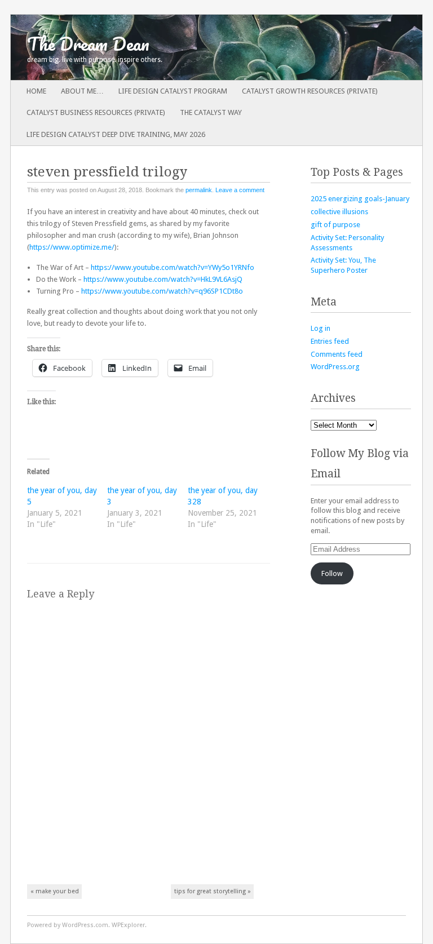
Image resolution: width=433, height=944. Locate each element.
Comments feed (337, 354)
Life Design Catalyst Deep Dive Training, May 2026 (115, 134)
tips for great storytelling (212, 891)
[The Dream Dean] (175, 47)
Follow (332, 573)
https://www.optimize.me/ (71, 247)
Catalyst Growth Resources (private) (310, 91)
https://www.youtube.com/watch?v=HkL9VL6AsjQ (162, 279)
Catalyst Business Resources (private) (95, 112)
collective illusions (339, 211)
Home (36, 91)
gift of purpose (335, 224)
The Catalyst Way (211, 112)
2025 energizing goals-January (360, 198)
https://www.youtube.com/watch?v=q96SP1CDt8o (162, 291)
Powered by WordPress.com (67, 925)
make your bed (54, 891)
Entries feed (330, 341)
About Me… (82, 91)
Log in (320, 328)
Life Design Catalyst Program (172, 91)
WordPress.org (335, 366)
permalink (198, 190)
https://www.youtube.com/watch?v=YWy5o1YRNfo (172, 267)
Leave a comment (239, 190)
